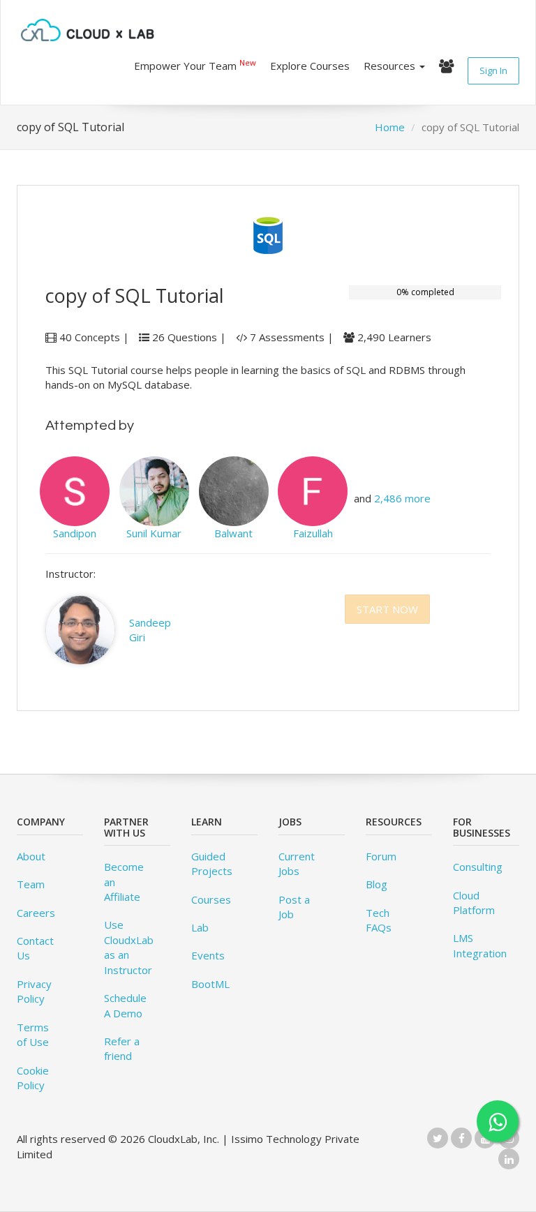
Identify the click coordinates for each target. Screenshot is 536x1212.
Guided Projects (211, 863)
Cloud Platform (474, 902)
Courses (211, 899)
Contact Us (35, 948)
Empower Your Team (195, 65)
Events (208, 955)
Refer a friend (122, 1048)
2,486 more (402, 498)
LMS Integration (480, 945)
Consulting (477, 867)
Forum (381, 856)
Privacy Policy (34, 991)
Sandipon (74, 533)
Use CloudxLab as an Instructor (129, 947)
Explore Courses (310, 66)
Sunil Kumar (153, 533)
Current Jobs (296, 863)
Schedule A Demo (125, 1005)
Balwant (233, 533)
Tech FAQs (379, 920)
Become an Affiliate (124, 882)
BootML (210, 984)
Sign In (493, 70)
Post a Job (294, 906)
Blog (376, 884)
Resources (391, 66)
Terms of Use (33, 1034)
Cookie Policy (33, 1077)
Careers (36, 913)
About (31, 856)
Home (390, 127)
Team (31, 884)
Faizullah (313, 533)
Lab (200, 927)
